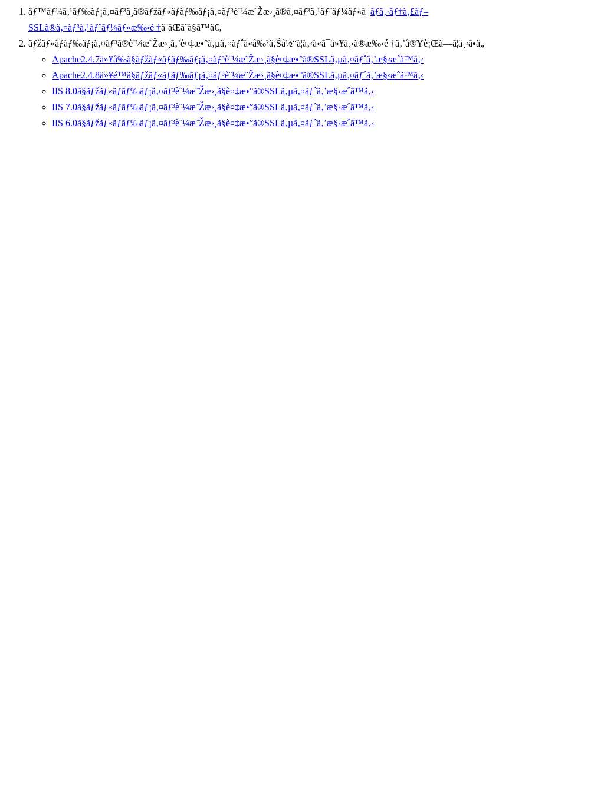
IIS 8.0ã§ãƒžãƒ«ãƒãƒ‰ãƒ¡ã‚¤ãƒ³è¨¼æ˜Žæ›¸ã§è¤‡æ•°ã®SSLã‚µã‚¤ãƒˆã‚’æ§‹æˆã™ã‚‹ (213, 91)
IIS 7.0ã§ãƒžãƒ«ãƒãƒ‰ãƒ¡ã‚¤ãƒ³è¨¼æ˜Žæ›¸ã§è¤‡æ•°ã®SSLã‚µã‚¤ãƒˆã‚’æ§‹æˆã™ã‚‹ (213, 107)
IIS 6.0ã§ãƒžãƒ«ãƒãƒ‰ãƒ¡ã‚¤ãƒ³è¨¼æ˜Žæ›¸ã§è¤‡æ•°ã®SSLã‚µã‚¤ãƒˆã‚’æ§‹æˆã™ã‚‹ (213, 123)
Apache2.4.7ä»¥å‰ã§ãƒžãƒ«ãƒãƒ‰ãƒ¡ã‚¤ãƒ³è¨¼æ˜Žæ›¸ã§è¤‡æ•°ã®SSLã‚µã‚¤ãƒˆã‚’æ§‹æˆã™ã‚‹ (238, 59)
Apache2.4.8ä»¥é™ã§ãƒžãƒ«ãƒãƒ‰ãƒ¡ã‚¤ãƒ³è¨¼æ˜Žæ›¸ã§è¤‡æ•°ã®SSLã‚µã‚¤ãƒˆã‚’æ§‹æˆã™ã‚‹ (238, 75)
